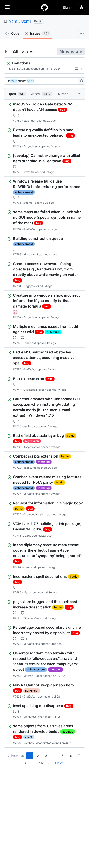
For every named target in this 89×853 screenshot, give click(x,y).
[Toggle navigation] (7, 7)
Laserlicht (23, 68)
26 (49, 763)
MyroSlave (30, 592)
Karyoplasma (31, 146)
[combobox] (42, 81)
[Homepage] (44, 7)
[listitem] (44, 112)
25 (41, 763)
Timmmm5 (30, 618)
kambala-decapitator (37, 743)
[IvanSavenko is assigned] (15, 312)
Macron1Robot (32, 676)
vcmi (13, 21)
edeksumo (30, 467)
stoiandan (30, 120)
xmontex (28, 202)
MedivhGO (30, 716)
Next (59, 763)
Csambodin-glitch (34, 389)
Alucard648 (30, 254)
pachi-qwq (30, 426)
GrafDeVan (30, 229)
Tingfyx (28, 286)
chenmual (29, 567)
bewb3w (28, 172)
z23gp (27, 535)
